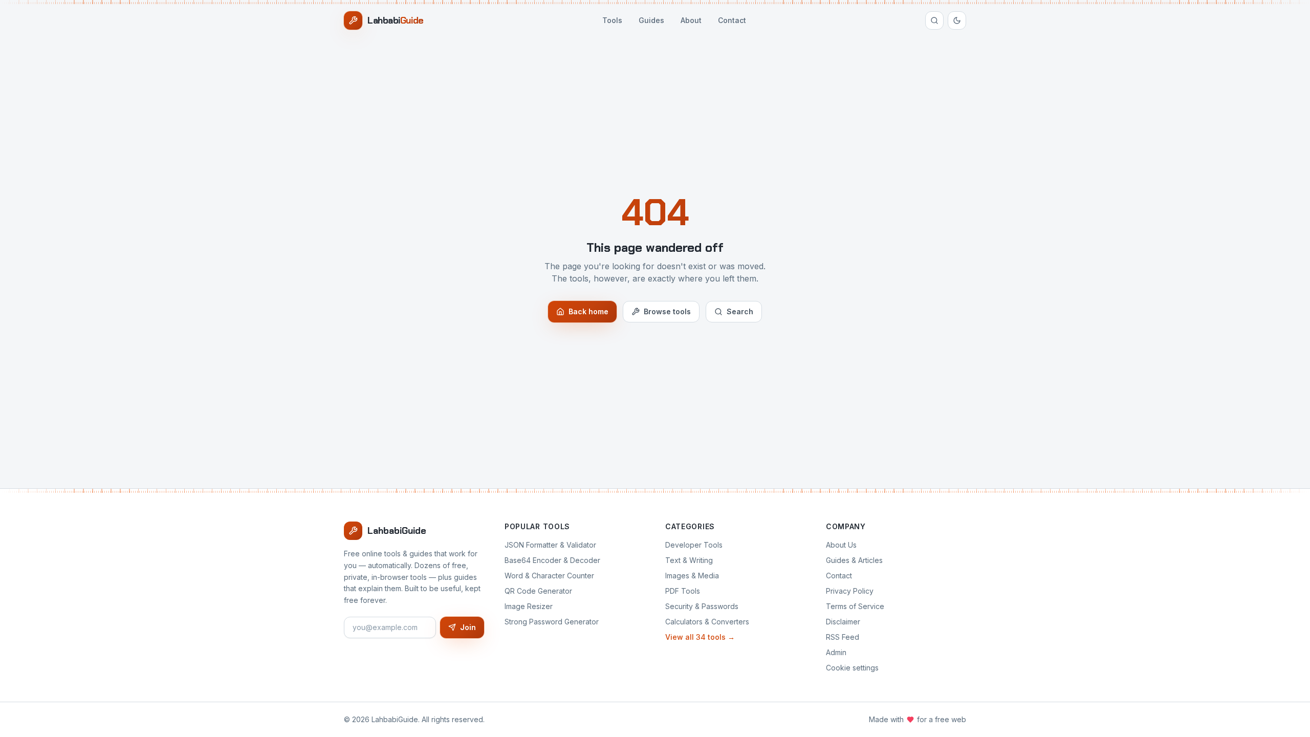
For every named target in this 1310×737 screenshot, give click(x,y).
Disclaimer (843, 621)
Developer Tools (694, 544)
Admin (836, 652)
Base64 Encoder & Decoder (552, 560)
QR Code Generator (538, 591)
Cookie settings (852, 667)
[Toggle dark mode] (957, 20)
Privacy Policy (850, 591)
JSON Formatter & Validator (550, 544)
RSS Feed (842, 637)
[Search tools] (934, 20)
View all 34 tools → (700, 637)
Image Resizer (529, 606)
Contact (732, 20)
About (691, 20)
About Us (841, 544)
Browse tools (667, 311)
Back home (588, 311)
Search (740, 311)
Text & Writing (689, 560)
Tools (612, 20)
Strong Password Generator (552, 621)
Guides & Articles (854, 560)
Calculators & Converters (707, 621)
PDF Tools (682, 591)
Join (468, 627)
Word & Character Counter (549, 575)
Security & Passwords (701, 606)
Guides (651, 20)
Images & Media (692, 575)
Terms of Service (855, 606)
